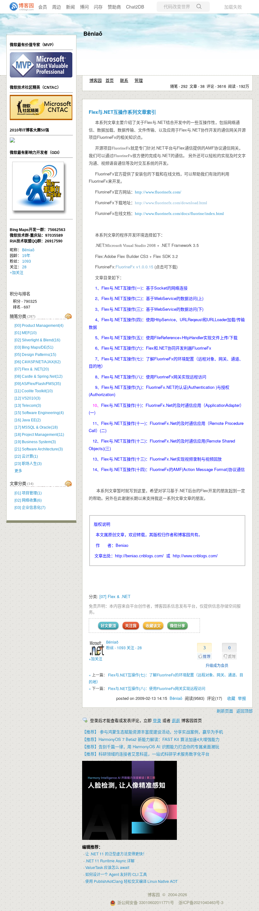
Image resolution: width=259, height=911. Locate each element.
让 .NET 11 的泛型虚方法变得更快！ (116, 853)
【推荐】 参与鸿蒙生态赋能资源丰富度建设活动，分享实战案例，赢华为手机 (152, 732)
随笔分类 (18, 316)
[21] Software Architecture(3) (39, 449)
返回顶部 (244, 711)
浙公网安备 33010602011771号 (145, 902)
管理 (139, 80)
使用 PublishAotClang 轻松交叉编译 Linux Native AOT (131, 881)
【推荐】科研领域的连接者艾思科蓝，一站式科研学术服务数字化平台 (145, 754)
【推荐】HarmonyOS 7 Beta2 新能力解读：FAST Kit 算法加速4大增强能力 (151, 739)
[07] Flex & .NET (114, 596)
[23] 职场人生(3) (28, 464)
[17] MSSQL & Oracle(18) (36, 427)
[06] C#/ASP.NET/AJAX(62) (38, 362)
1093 (26, 261)
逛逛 (176, 720)
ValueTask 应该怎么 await (107, 867)
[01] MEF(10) (26, 333)
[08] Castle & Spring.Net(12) (39, 376)
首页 (109, 80)
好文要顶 (108, 625)
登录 (157, 720)
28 (24, 267)
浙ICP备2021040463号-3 (200, 902)
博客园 (95, 80)
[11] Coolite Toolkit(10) (34, 391)
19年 (26, 256)
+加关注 (95, 658)
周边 (56, 6)
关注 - (134, 647)
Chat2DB (135, 6)
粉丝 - (116, 647)
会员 (42, 6)
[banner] (19, 6)
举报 (242, 698)
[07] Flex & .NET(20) (32, 369)
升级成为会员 (217, 665)
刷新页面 (225, 711)
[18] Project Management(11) (39, 434)
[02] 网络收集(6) (28, 500)
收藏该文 (153, 625)
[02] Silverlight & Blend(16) (37, 340)
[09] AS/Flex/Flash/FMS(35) (38, 384)
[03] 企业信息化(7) (30, 507)
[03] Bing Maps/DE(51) (34, 347)
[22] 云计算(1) (26, 456)
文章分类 (18, 483)
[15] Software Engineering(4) (39, 413)
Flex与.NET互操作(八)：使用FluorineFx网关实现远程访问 (156, 688)
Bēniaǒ (92, 33)
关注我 (130, 625)
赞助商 (114, 6)
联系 (124, 80)
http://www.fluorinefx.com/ (158, 192)
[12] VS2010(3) (27, 398)
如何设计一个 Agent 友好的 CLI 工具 (116, 874)
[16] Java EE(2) (28, 420)
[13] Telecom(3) (28, 405)
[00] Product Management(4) (39, 325)
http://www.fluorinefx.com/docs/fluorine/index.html (179, 213)
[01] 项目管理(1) (28, 493)
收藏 (231, 698)
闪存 (98, 6)
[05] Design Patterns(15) (35, 354)
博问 (84, 6)
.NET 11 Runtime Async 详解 (110, 860)
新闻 (70, 6)
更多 (18, 471)
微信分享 (177, 625)
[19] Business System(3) (35, 442)
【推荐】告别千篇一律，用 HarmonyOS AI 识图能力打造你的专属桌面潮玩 (150, 746)
